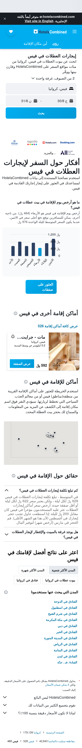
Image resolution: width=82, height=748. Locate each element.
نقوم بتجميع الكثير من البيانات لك (51, 705)
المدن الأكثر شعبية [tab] (63, 570)
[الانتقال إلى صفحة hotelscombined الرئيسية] (50, 31)
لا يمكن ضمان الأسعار (57, 684)
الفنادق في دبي (67, 625)
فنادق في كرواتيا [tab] (27, 580)
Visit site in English (39, 21)
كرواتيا (37, 732)
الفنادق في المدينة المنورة (60, 638)
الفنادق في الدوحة (65, 601)
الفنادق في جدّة (67, 662)
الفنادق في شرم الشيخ (62, 613)
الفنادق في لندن (67, 656)
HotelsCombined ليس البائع (54, 697)
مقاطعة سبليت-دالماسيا (61, 741)
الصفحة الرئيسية (55, 732)
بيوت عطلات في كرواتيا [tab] (60, 580)
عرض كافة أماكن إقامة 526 (58, 325)
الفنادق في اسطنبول (64, 607)
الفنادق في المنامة (65, 650)
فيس (31, 741)
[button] (5, 18)
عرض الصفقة (22, 363)
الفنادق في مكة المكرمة (61, 619)
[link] (41, 287)
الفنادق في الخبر (66, 632)
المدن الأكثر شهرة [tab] (32, 570)
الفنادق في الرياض (65, 644)
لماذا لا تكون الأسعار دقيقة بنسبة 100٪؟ (46, 712)
